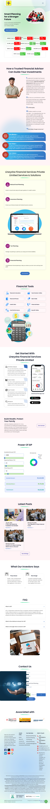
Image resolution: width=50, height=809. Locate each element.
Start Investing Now (11, 30)
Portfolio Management (31, 743)
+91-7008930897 (42, 742)
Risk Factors (8, 775)
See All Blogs (25, 553)
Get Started (41, 425)
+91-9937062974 (42, 736)
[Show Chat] (46, 801)
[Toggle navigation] (43, 3)
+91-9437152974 (42, 739)
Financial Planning (30, 741)
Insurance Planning (30, 737)
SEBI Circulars (20, 777)
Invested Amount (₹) (10, 452)
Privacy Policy (22, 743)
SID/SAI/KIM (22, 775)
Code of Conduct (28, 775)
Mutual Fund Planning (31, 735)
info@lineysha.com (42, 746)
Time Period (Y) (8, 468)
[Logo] (8, 3)
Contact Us (21, 741)
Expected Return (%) (9, 460)
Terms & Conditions (15, 775)
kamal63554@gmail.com (42, 750)
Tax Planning (29, 739)
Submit (31, 699)
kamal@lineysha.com (42, 748)
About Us (21, 739)
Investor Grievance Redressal (38, 775)
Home (20, 737)
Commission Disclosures (24, 745)
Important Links (14, 777)
